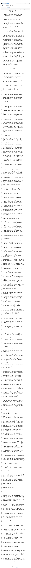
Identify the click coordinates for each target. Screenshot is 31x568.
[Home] (1, 1)
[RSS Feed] (9, 3)
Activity (12, 5)
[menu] (14, 567)
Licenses (17, 567)
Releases (7, 5)
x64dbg (3, 3)
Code (2, 5)
